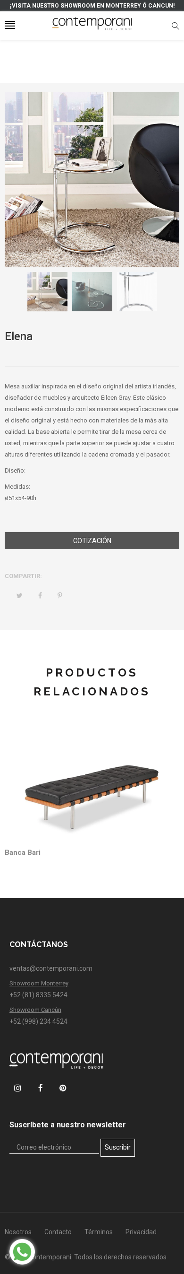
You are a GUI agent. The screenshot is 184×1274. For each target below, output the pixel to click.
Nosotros (18, 1232)
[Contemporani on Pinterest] (63, 1088)
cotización (92, 541)
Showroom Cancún (35, 1009)
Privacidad (141, 1232)
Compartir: (23, 576)
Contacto (58, 1232)
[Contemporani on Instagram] (17, 1088)
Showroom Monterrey (38, 983)
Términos (98, 1232)
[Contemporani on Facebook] (40, 1088)
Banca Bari (23, 852)
